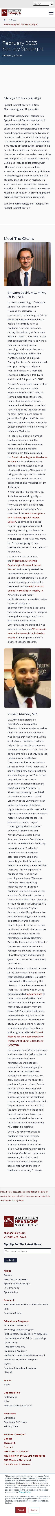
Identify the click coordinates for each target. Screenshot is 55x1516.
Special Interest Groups (17, 1283)
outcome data (34, 993)
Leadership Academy (15, 1350)
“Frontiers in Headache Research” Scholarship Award (27, 633)
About (7, 1270)
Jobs (6, 1401)
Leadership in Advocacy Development (24, 1355)
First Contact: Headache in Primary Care (26, 1333)
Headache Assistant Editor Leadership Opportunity (25, 1340)
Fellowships (10, 1396)
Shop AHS (9, 1442)
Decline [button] (34, 1510)
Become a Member (14, 1434)
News (7, 1384)
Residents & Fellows (15, 1422)
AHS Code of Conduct (16, 1451)
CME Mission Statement (17, 1464)
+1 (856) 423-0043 (15, 1237)
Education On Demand (16, 1325)
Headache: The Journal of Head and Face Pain (26, 1306)
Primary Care (11, 1426)
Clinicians (9, 1417)
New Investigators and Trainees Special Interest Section (26, 517)
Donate (8, 1438)
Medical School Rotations (18, 1405)
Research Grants (13, 1313)
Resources (10, 1413)
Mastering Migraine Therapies (20, 1359)
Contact (8, 1447)
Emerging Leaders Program (19, 1329)
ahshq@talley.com (15, 1232)
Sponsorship (11, 1292)
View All (8, 1372)
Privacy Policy (24, 1492)
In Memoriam (11, 1287)
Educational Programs (16, 1321)
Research (9, 1300)
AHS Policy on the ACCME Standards (24, 1455)
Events (8, 1380)
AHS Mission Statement (17, 1460)
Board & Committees (16, 1279)
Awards (8, 1275)
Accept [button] (21, 1510)
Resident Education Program (20, 1368)
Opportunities (12, 1392)
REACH (7, 1363)
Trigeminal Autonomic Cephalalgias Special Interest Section (24, 565)
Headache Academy (14, 1346)
